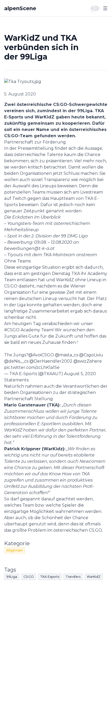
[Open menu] (105, 8)
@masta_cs (66, 354)
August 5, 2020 (80, 373)
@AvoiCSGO (41, 354)
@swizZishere (87, 361)
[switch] (94, 8)
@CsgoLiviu (91, 354)
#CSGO (12, 329)
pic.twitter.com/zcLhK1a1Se (32, 367)
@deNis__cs (16, 361)
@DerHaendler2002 (50, 361)
